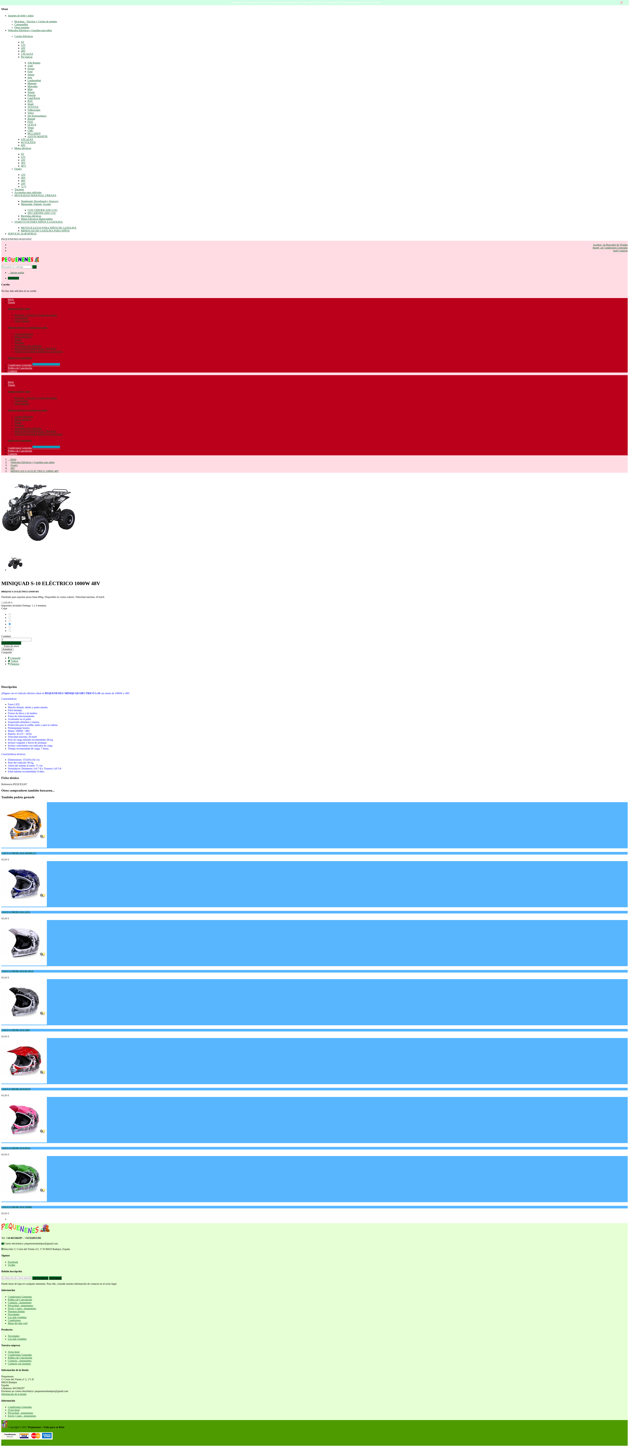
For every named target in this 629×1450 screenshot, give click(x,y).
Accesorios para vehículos (27, 192)
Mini (30, 89)
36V (23, 163)
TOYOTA (33, 107)
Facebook (13, 1262)
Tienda (11, 385)
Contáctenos (14, 1320)
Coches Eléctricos (23, 36)
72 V (23, 186)
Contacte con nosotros (19, 1363)
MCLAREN (34, 133)
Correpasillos (21, 24)
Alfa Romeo (34, 62)
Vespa (31, 127)
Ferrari (31, 68)
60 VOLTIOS (28, 142)
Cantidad (6, 636)
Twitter (11, 1265)
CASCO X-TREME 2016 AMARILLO (18, 853)
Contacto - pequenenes (19, 1302)
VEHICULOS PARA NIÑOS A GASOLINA (38, 221)
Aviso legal (13, 1351)
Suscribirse (41, 1278)
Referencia (7, 784)
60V (23, 145)
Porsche (32, 95)
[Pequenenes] (20, 263)
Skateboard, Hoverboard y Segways (39, 201)
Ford (30, 71)
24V (23, 48)
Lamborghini (34, 80)
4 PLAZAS (27, 139)
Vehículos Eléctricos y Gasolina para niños (30, 30)
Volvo (31, 112)
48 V (23, 165)
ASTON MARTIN (38, 136)
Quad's (18, 168)
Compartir (6, 652)
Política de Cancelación (20, 450)
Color (4, 608)
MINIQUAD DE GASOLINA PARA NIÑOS (45, 230)
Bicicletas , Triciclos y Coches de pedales (35, 21)
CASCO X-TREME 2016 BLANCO (17, 971)
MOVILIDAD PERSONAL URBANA (35, 195)
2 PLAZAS (27, 54)
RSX (30, 101)
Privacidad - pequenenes (20, 1305)
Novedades (13, 1314)
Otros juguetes (21, 27)
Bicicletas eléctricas (31, 216)
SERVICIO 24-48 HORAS (22, 233)
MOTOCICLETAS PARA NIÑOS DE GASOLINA (48, 227)
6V (22, 42)
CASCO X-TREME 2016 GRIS (15, 1030)
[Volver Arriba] (2, 1444)
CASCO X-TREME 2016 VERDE (16, 1207)
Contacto (620, 250)
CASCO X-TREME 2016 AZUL (15, 912)
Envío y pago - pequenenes (22, 1308)
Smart (31, 104)
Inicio (11, 382)
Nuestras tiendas (16, 1311)
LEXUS (32, 124)
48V (23, 51)
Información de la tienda (13, 1394)
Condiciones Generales (610, 247)
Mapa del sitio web (18, 1323)
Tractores (19, 189)
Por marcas (26, 56)
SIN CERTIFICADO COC (42, 213)
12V (23, 45)
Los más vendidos (17, 1317)
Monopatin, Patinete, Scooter (36, 204)
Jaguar (31, 74)
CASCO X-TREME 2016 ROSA (15, 1148)
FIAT (30, 121)
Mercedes (33, 86)
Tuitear (14, 661)
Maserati (32, 83)
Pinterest (14, 664)
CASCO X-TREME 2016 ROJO (15, 1089)
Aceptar (56, 1278)
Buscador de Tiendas (610, 244)
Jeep (30, 77)
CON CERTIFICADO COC (43, 210)
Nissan (31, 92)
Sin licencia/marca (37, 115)
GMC (31, 130)
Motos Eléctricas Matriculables (37, 219)
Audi (30, 65)
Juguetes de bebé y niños (21, 15)
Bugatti (31, 118)
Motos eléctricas (22, 148)
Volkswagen (34, 110)
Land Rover (34, 98)
